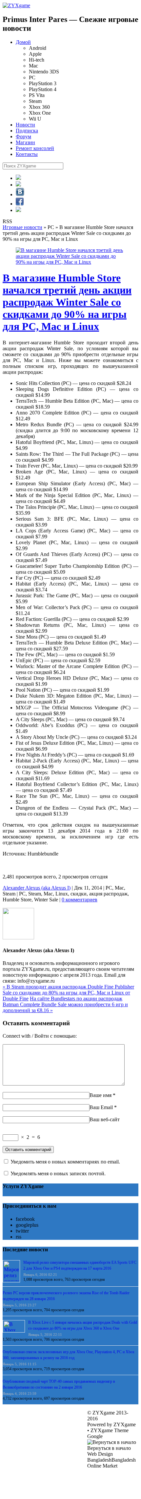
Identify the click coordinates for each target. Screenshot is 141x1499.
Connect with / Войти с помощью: (40, 1036)
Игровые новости (22, 227)
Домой (23, 42)
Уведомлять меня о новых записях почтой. (58, 1173)
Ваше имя (100, 1095)
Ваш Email (101, 1107)
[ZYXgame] (16, 5)
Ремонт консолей (35, 148)
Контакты (27, 154)
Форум (23, 136)
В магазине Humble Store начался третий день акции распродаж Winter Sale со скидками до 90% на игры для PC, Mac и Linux (67, 302)
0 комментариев (79, 899)
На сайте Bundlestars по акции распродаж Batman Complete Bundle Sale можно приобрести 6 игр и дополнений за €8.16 (65, 1004)
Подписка (27, 130)
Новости (25, 124)
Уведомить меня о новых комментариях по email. (65, 1161)
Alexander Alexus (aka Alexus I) (36, 888)
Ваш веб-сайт (105, 1119)
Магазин (25, 142)
